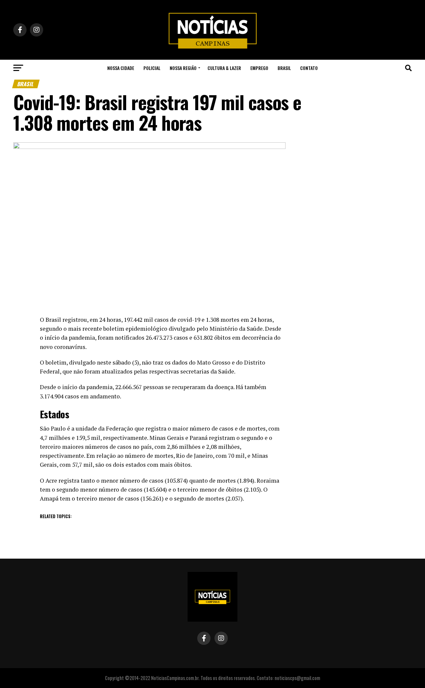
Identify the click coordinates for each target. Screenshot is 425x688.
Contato (309, 67)
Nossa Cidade (120, 67)
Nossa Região (183, 67)
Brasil (284, 67)
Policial (151, 67)
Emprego (259, 67)
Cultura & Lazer (224, 67)
